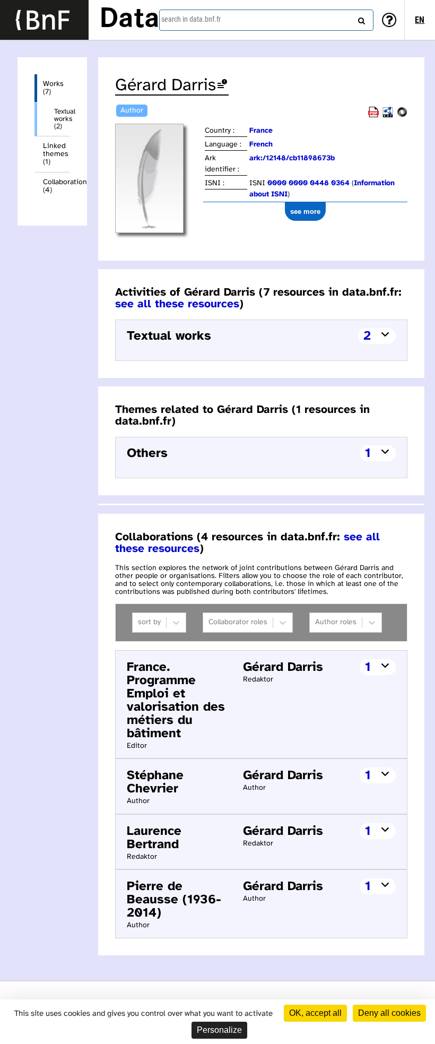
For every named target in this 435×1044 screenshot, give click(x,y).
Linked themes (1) (55, 154)
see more (305, 211)
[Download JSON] (402, 115)
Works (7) (53, 88)
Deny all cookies (389, 1012)
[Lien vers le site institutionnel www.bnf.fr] (44, 20)
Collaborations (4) (56, 186)
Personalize (219, 1029)
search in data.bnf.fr (191, 19)
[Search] (360, 18)
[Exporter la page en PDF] (373, 115)
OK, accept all (315, 1012)
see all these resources (177, 304)
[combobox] (266, 20)
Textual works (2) (62, 119)
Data (129, 19)
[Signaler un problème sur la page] (222, 85)
